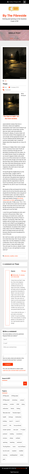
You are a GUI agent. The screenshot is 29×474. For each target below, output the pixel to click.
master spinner (7, 429)
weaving (5, 455)
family (12, 408)
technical (19, 442)
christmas (14, 400)
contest (22, 400)
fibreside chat (6, 412)
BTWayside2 (15, 396)
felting (18, 408)
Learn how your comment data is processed (14, 370)
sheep (11, 438)
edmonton (6, 256)
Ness (5, 87)
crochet (12, 404)
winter (16, 256)
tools (14, 446)
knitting (5, 421)
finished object (16, 412)
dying (23, 404)
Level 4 (17, 421)
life (10, 425)
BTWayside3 (6, 400)
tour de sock (6, 451)
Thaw (5, 84)
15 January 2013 (14, 87)
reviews (5, 438)
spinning (5, 442)
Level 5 (5, 425)
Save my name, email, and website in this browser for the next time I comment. (13, 359)
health (4, 417)
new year (15, 429)
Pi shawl (23, 429)
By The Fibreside (14, 15)
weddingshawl (13, 455)
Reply (24, 271)
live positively (17, 425)
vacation (14, 451)
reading (12, 434)
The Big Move (6, 446)
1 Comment (7, 90)
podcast (5, 434)
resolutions (19, 434)
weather (12, 256)
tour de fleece (21, 446)
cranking (5, 404)
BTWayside (6, 396)
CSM (17, 404)
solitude (18, 438)
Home (11, 38)
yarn (4, 459)
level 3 (11, 421)
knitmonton (18, 417)
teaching (12, 442)
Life (5, 80)
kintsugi (11, 417)
